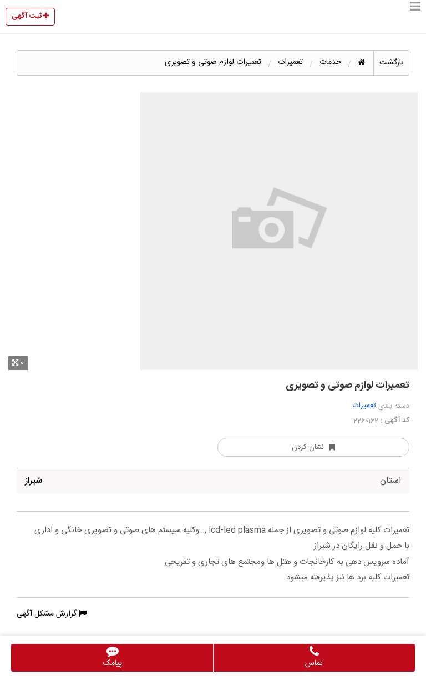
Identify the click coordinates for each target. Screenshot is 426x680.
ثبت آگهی (27, 16)
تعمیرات (364, 405)
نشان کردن (308, 447)
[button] (415, 16)
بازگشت (391, 62)
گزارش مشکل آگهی (48, 614)
